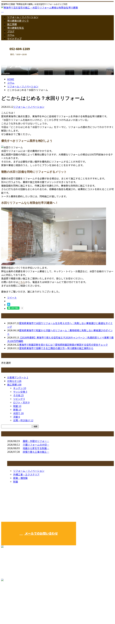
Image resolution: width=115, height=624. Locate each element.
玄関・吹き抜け (23, 420)
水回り (18, 413)
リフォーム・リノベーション (22, 17)
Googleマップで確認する (16, 596)
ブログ (10, 31)
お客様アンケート (17, 377)
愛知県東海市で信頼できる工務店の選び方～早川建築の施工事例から (56, 348)
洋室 (16, 416)
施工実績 (12, 24)
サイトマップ (14, 38)
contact (11, 57)
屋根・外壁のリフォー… (36, 441)
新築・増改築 (20, 478)
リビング (19, 399)
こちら (21, 282)
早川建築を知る (15, 28)
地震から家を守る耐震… (36, 448)
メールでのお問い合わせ (41, 533)
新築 (17, 409)
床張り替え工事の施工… (36, 452)
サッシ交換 (20, 391)
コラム (10, 35)
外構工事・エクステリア (26, 474)
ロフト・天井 (21, 402)
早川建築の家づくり (18, 20)
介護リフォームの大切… (36, 444)
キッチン (19, 388)
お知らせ (14, 381)
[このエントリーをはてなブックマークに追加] (8, 305)
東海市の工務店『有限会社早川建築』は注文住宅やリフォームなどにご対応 (42, 614)
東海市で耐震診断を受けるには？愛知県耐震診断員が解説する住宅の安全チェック (63, 344)
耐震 (15, 481)
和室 (17, 406)
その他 (18, 395)
